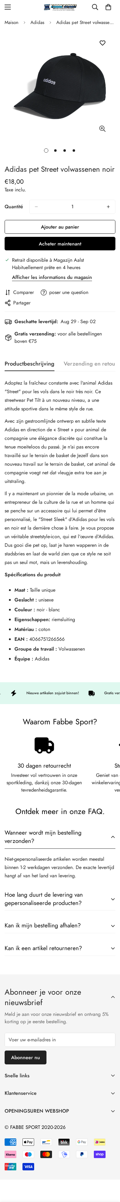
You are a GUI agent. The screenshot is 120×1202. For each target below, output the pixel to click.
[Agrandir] (102, 128)
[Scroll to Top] (109, 1169)
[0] (108, 7)
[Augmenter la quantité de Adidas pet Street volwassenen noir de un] (108, 206)
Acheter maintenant (60, 243)
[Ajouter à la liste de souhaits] (102, 43)
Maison (11, 22)
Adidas (37, 22)
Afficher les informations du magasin (52, 277)
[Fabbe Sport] (60, 7)
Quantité (14, 206)
